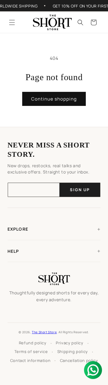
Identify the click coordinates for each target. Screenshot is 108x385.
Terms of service (31, 351)
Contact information (30, 360)
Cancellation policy (79, 360)
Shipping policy (72, 351)
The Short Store (44, 332)
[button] (12, 22)
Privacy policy (69, 343)
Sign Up (80, 189)
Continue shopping (54, 99)
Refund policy (32, 343)
